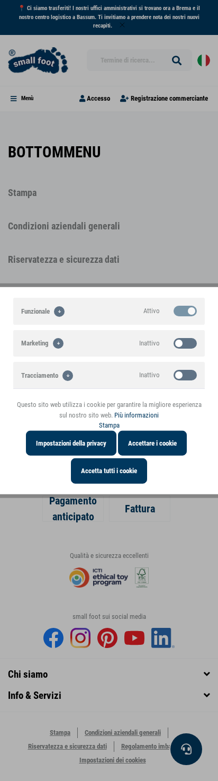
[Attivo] (185, 311)
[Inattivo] (185, 343)
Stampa (109, 425)
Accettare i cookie (152, 443)
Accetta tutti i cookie (109, 471)
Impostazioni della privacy (71, 443)
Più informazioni (136, 415)
